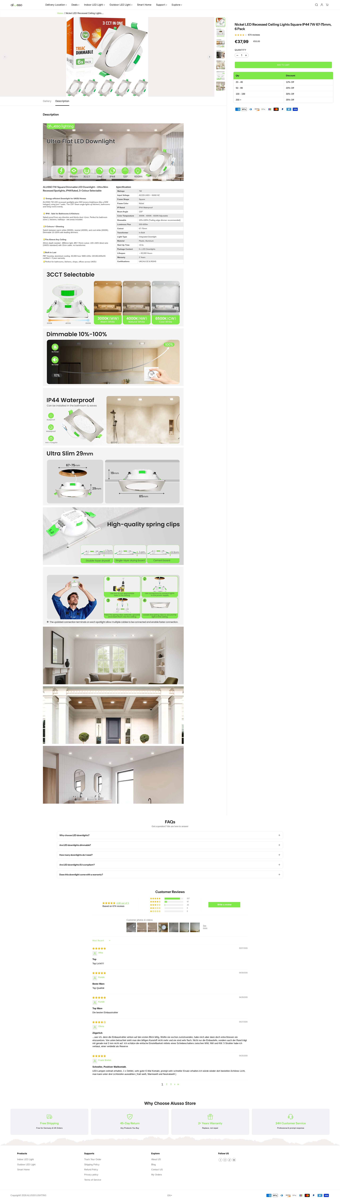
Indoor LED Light (94, 4)
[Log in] (321, 4)
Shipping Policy (91, 1164)
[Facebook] (220, 1160)
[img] (99, 948)
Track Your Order (92, 1159)
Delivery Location (55, 4)
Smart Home (144, 4)
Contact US (157, 1169)
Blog (153, 1164)
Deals (74, 4)
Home (60, 13)
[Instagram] (225, 1160)
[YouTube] (234, 1160)
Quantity (240, 50)
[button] (155, 898)
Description (62, 101)
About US (156, 1159)
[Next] (209, 57)
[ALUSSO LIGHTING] (16, 5)
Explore (176, 4)
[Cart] (327, 4)
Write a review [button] (224, 904)
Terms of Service (92, 1180)
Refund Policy (91, 1169)
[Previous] (5, 57)
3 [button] (170, 1084)
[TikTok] (229, 1160)
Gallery (47, 101)
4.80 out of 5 (122, 903)
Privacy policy (91, 1174)
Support (161, 4)
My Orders (156, 1174)
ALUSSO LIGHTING (36, 1195)
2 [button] (166, 1084)
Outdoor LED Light (120, 4)
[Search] (316, 4)
